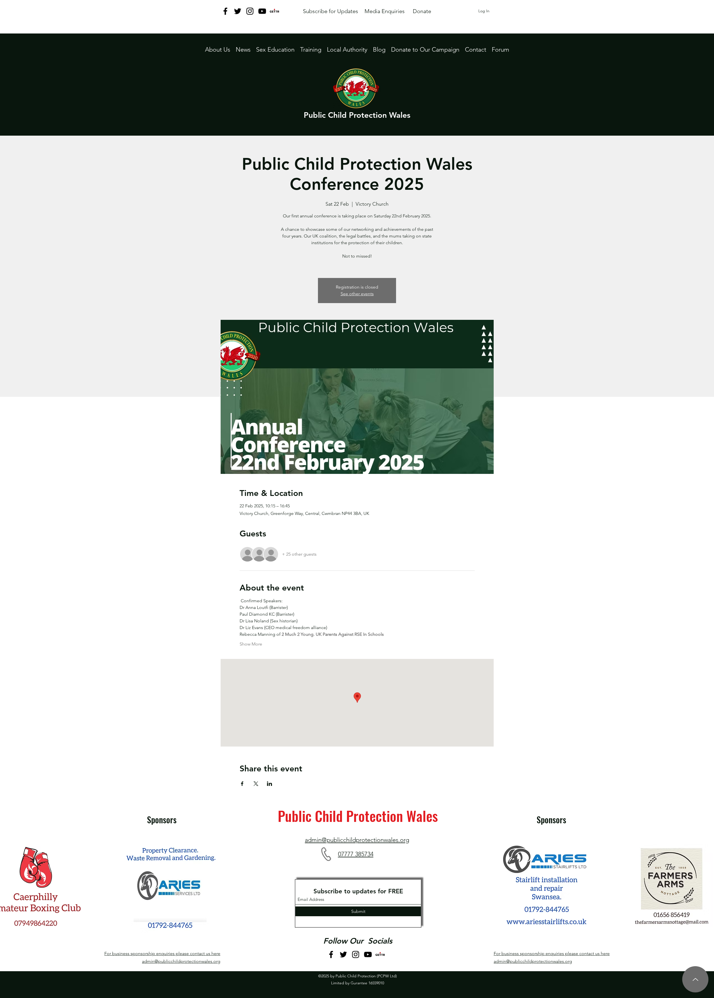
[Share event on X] (256, 783)
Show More (251, 644)
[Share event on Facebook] (242, 783)
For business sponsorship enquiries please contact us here (162, 953)
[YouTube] (262, 11)
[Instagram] (250, 11)
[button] (347, 49)
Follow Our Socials (357, 941)
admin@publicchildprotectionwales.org (181, 961)
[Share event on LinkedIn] (269, 783)
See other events (357, 293)
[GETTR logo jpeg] (274, 11)
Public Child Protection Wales (357, 115)
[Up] (695, 979)
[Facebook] (225, 11)
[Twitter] (237, 11)
